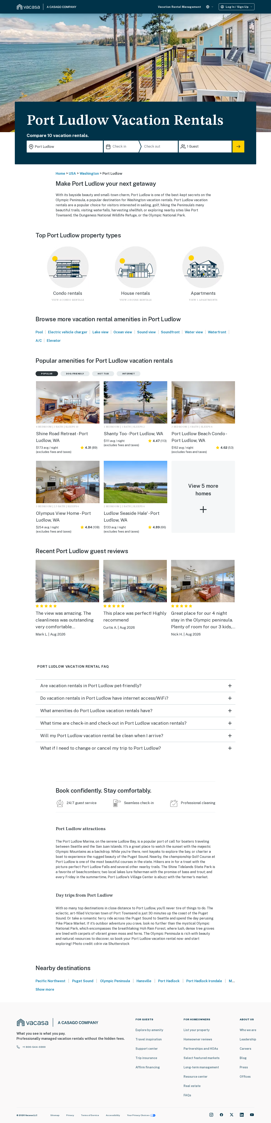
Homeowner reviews (198, 1039)
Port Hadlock (169, 981)
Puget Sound (82, 981)
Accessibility (113, 1115)
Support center (147, 1048)
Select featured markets (202, 1058)
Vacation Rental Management (179, 6)
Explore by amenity (149, 1030)
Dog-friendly (75, 373)
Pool (39, 332)
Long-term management (201, 1067)
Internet (128, 373)
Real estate (192, 1086)
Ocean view (122, 332)
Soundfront (170, 332)
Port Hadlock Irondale (204, 981)
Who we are (248, 1030)
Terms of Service (90, 1115)
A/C (39, 341)
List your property (197, 1030)
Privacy (70, 1115)
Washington (89, 174)
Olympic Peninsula (115, 981)
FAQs (187, 1095)
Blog (243, 1058)
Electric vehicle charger (67, 332)
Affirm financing (148, 1067)
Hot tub (103, 373)
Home (60, 174)
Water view (194, 332)
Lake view (101, 332)
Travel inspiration (149, 1039)
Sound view (146, 332)
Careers (245, 1048)
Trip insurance (146, 1058)
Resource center (195, 1076)
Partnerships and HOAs (201, 1048)
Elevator (54, 341)
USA (72, 174)
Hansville (144, 981)
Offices (245, 1076)
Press (244, 1067)
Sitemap (54, 1115)
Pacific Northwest (50, 981)
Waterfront (217, 332)
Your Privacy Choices (138, 1115)
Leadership (248, 1039)
